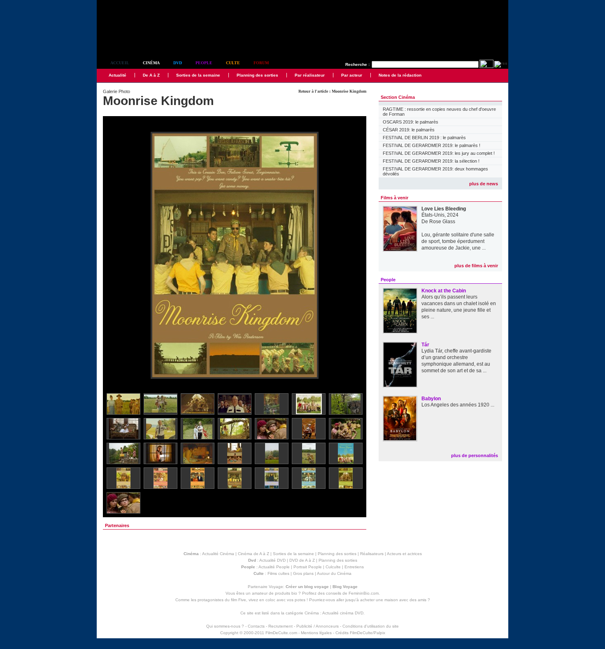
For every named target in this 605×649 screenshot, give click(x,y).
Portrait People (307, 567)
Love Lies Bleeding (443, 209)
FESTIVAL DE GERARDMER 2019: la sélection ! (431, 161)
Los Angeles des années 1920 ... (457, 405)
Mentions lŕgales (316, 632)
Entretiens (354, 567)
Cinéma (151, 63)
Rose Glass (442, 221)
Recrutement (280, 626)
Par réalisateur (310, 75)
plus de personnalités (474, 455)
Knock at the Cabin (443, 291)
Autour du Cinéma (334, 573)
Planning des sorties (257, 75)
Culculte (333, 567)
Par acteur (351, 75)
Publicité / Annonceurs (317, 626)
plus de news (483, 183)
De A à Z (151, 75)
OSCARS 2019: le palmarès (410, 121)
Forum (261, 63)
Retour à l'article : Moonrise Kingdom (332, 91)
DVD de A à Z (302, 560)
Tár (425, 345)
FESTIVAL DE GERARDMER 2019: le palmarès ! (431, 145)
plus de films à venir (476, 265)
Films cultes (278, 573)
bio (294, 593)
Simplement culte (142, 40)
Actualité (117, 75)
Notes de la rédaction (400, 75)
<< (114, 256)
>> (355, 256)
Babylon (431, 399)
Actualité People (274, 567)
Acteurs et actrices (404, 553)
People (203, 63)
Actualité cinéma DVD (342, 613)
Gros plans (303, 573)
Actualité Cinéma (218, 553)
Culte (233, 63)
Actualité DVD (272, 560)
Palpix (379, 632)
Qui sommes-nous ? (225, 626)
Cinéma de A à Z (253, 553)
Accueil (119, 63)
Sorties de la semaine (198, 75)
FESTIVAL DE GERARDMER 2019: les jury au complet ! (439, 153)
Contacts (256, 626)
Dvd (177, 63)
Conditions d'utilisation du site (370, 626)
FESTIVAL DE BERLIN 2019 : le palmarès (424, 137)
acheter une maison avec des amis (393, 600)
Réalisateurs (372, 553)
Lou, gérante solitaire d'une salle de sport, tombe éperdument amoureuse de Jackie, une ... (457, 241)
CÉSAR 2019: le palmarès (409, 129)
